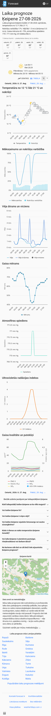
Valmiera (6, 671)
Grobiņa (29, 649)
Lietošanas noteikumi (18, 702)
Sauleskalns (7, 641)
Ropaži (5, 637)
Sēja (28, 641)
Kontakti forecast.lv (17, 696)
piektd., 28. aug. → (38, 83)
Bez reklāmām (36, 702)
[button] (25, 574)
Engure (5, 675)
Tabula (36, 78)
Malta (28, 678)
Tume (28, 663)
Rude (4, 649)
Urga (4, 667)
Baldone (29, 637)
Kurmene (30, 645)
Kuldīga (5, 678)
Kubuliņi (29, 675)
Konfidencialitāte (35, 696)
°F (47, 78)
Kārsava (6, 663)
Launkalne (30, 671)
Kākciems (6, 660)
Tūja (4, 656)
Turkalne (29, 667)
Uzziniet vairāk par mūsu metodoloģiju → (22, 627)
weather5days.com (32, 707)
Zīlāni (28, 660)
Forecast (13, 3)
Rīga (4, 645)
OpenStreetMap (42, 594)
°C (43, 78)
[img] (25, 577)
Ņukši (4, 652)
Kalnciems (30, 656)
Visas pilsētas (15, 707)
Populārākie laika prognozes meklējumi (25, 683)
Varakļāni (30, 652)
